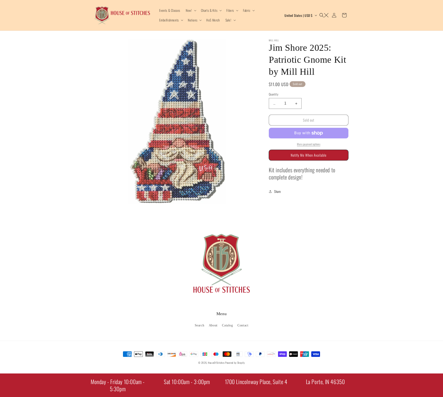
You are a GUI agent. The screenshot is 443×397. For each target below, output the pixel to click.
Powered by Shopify (235, 362)
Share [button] (277, 191)
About (213, 325)
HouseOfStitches (216, 362)
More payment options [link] (308, 144)
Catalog (227, 325)
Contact (242, 325)
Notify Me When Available (308, 155)
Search (199, 325)
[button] (190, 10)
